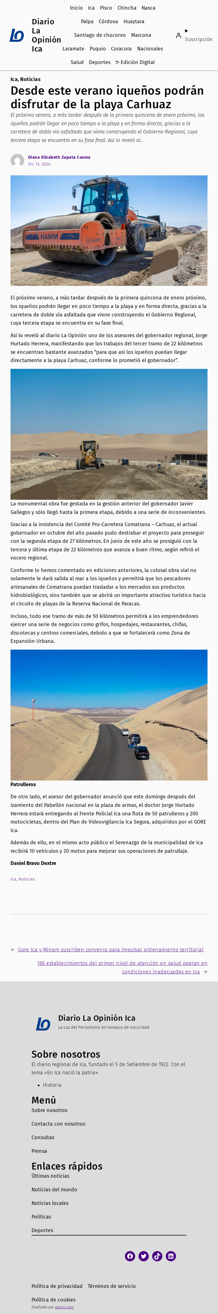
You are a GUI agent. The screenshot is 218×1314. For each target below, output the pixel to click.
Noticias (30, 79)
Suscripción (199, 39)
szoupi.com (64, 1307)
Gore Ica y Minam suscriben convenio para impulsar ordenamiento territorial (111, 950)
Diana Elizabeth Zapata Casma (59, 157)
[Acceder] (178, 35)
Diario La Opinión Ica (46, 35)
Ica (14, 79)
